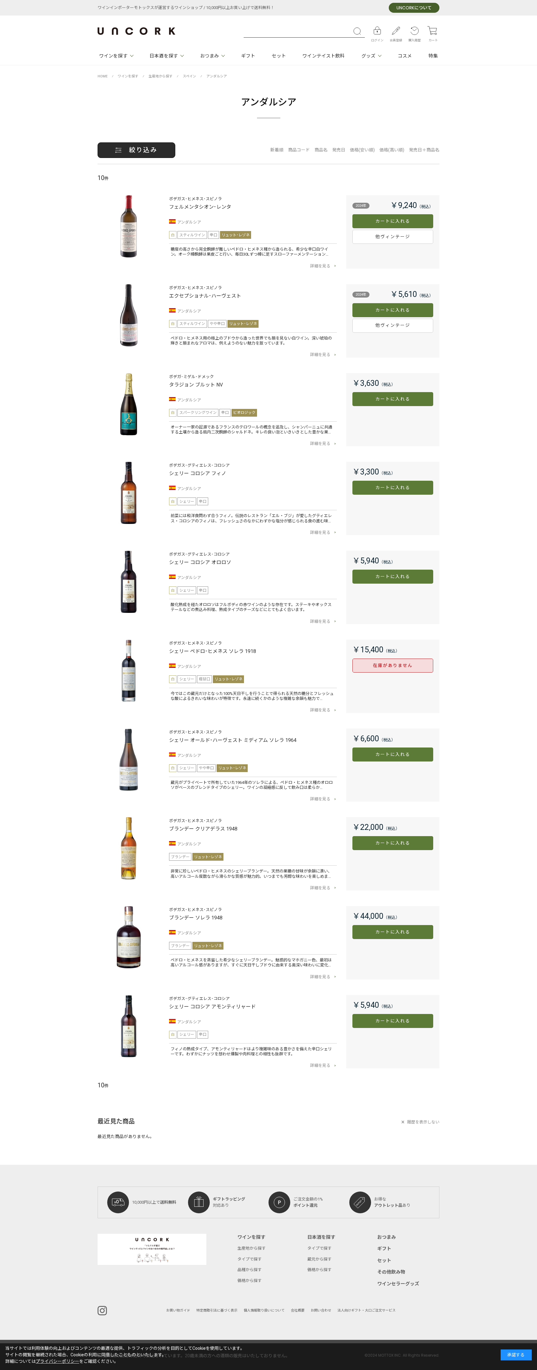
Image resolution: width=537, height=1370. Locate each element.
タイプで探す (249, 1259)
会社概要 (298, 1310)
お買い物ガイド (178, 1310)
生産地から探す (251, 1248)
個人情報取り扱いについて (264, 1310)
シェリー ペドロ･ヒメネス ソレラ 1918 (212, 651)
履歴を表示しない (423, 1122)
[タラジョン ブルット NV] (129, 404)
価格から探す (249, 1281)
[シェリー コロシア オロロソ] (129, 582)
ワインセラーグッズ (398, 1283)
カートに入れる (393, 221)
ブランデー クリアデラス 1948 (203, 829)
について (414, 8)
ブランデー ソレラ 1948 (196, 918)
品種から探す (249, 1270)
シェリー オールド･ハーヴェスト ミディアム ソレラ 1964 (232, 740)
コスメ (405, 56)
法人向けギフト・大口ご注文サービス (366, 1310)
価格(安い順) (362, 150)
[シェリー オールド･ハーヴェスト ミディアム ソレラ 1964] (129, 760)
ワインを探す (113, 56)
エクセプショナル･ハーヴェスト (205, 296)
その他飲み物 (391, 1272)
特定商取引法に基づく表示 (216, 1310)
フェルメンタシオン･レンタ (200, 207)
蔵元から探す (319, 1259)
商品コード (299, 150)
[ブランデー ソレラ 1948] (129, 937)
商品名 (321, 150)
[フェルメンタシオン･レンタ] (129, 226)
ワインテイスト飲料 (323, 56)
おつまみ (209, 56)
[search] (358, 31)
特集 (433, 56)
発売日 (338, 150)
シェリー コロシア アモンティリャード (212, 1007)
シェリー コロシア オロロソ (200, 562)
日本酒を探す (163, 56)
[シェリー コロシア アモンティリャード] (129, 1026)
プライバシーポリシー (57, 1361)
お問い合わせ (321, 1310)
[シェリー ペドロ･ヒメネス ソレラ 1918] (129, 671)
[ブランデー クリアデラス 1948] (129, 848)
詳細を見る (320, 266)
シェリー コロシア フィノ (197, 473)
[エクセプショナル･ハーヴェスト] (129, 315)
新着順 (276, 150)
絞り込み (143, 150)
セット (279, 56)
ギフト (248, 56)
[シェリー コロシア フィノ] (129, 493)
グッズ (368, 56)
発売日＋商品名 (424, 150)
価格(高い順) (391, 150)
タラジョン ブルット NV (196, 385)
